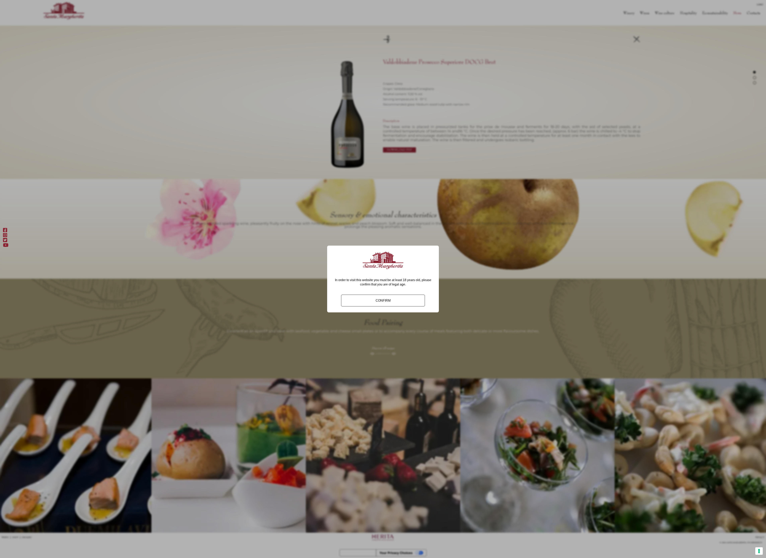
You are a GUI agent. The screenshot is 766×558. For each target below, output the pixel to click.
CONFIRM (383, 300)
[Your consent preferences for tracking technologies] (759, 551)
